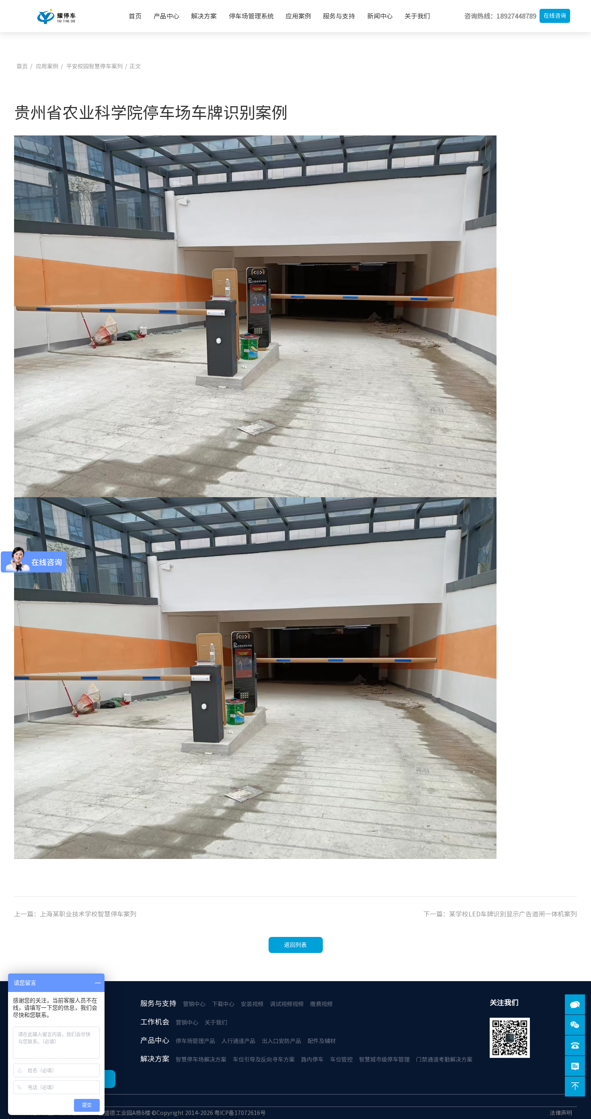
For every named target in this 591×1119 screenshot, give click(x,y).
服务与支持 (339, 16)
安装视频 (252, 1004)
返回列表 (295, 945)
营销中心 (194, 1004)
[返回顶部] (575, 1086)
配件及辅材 (322, 1041)
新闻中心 (380, 16)
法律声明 (561, 1113)
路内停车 (312, 1059)
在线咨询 (555, 15)
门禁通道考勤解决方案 (444, 1059)
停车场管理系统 (251, 16)
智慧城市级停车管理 (384, 1059)
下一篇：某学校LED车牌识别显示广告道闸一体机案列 (500, 914)
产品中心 (166, 16)
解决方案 (204, 16)
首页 (135, 16)
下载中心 (223, 1004)
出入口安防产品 (281, 1041)
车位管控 (341, 1059)
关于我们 (417, 16)
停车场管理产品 (195, 1041)
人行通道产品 (238, 1041)
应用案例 (298, 16)
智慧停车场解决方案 (201, 1059)
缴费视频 (321, 1004)
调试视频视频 (287, 1004)
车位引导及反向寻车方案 (264, 1059)
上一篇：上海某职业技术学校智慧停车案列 (75, 914)
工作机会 (154, 1021)
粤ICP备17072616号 (240, 1113)
